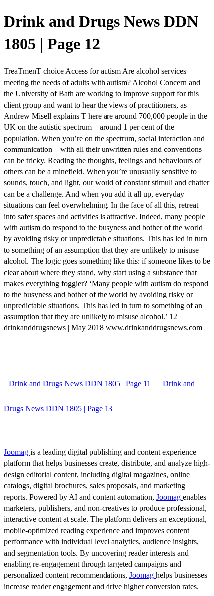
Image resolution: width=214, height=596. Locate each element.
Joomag (17, 452)
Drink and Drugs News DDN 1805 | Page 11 (80, 383)
